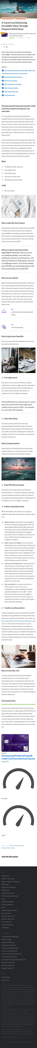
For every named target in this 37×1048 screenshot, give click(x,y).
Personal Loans (6, 913)
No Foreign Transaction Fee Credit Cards (14, 959)
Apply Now (12, 37)
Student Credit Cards (8, 919)
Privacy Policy (6, 977)
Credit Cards (5, 890)
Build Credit (5, 884)
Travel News (5, 927)
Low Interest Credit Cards (9, 957)
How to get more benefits (13, 84)
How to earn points (10, 81)
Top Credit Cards (7, 922)
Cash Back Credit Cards (8, 887)
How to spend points (11, 88)
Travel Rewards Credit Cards (10, 936)
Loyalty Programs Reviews (9, 910)
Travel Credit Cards (20, 18)
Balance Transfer (6, 939)
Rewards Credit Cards (8, 962)
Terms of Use (5, 980)
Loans (3, 907)
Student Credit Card (7, 968)
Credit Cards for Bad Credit (10, 896)
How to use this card (11, 91)
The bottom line (9, 95)
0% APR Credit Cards (8, 879)
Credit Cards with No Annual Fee (11, 954)
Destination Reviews (8, 902)
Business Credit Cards (8, 942)
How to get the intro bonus (13, 77)
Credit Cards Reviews (7, 18)
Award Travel (5, 876)
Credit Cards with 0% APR (9, 951)
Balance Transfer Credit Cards (10, 881)
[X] (6, 47)
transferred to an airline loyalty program (16, 621)
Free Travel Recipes (7, 904)
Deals (3, 899)
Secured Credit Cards (8, 916)
